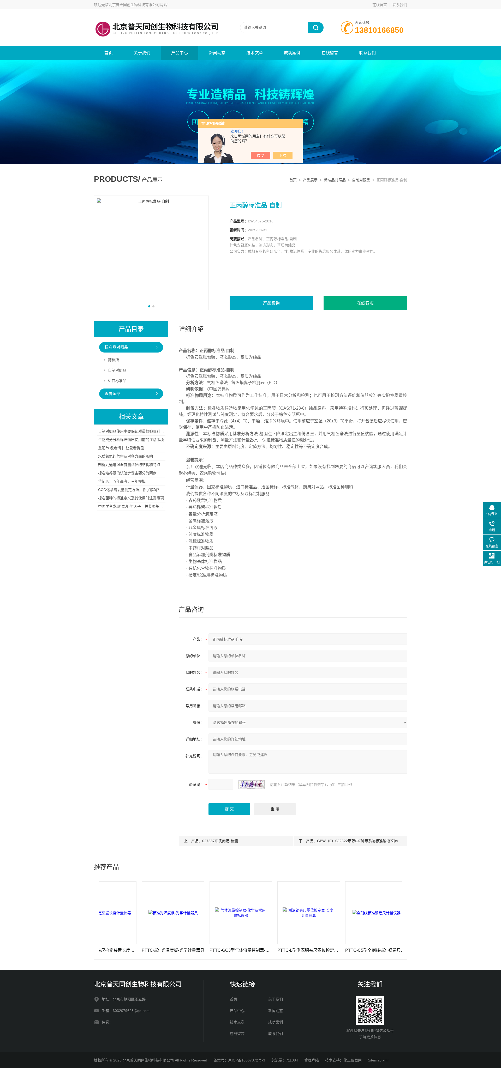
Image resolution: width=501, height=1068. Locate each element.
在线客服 (365, 303)
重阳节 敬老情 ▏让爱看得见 (121, 448)
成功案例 (292, 53)
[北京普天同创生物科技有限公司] (156, 15)
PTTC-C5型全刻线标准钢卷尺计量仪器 (345, 950)
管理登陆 (311, 1060)
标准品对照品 (335, 180)
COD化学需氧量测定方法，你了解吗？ (129, 490)
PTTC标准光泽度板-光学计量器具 (141, 950)
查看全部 (112, 393)
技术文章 (254, 53)
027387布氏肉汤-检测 (220, 841)
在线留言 (379, 5)
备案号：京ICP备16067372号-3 (239, 1060)
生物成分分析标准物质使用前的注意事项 (131, 440)
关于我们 (142, 53)
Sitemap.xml (378, 1060)
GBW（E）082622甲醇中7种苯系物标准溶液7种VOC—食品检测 (369, 841)
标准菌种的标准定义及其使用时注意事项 (131, 498)
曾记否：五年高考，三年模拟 (122, 481)
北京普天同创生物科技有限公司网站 (138, 5)
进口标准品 (117, 381)
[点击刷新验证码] (251, 784)
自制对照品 (361, 180)
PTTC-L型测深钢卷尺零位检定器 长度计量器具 (277, 950)
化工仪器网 (352, 1060)
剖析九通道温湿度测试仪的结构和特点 (129, 465)
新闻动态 (217, 53)
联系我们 (399, 5)
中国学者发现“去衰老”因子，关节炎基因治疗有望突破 (141, 506)
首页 (108, 53)
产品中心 (179, 53)
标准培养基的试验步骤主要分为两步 (127, 473)
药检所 (113, 360)
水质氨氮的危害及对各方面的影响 (125, 456)
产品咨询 (271, 303)
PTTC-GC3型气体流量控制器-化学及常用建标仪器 (209, 950)
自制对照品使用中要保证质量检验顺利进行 (133, 431)
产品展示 (310, 180)
